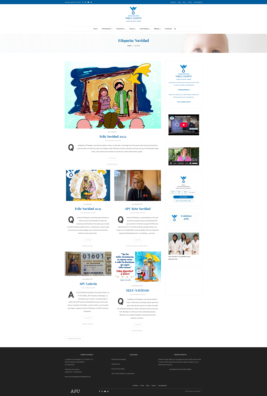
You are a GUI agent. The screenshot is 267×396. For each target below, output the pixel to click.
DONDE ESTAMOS (87, 355)
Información (106, 29)
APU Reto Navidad (138, 209)
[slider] (195, 163)
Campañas (134, 246)
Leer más (113, 158)
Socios (190, 2)
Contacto (168, 29)
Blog (184, 2)
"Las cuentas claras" (184, 102)
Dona (179, 2)
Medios (156, 29)
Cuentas (173, 2)
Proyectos (120, 29)
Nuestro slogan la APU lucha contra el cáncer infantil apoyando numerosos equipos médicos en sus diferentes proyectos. (179, 362)
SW (201, 391)
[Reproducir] (171, 163)
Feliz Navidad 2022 (112, 136)
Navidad (114, 164)
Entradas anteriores (74, 339)
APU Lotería (88, 284)
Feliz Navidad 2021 (88, 209)
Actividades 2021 (137, 204)
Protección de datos (118, 369)
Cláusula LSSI (115, 364)
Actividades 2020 (137, 286)
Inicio (95, 29)
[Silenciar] (191, 163)
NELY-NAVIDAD (137, 290)
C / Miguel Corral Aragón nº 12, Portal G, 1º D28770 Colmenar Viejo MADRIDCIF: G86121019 (79, 362)
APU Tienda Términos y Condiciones (122, 374)
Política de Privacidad (118, 359)
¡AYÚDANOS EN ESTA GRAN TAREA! (180, 369)
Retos (146, 246)
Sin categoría (112, 132)
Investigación (198, 2)
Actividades (144, 29)
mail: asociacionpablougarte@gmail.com (78, 377)
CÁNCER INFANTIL (180, 355)
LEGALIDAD (134, 355)
